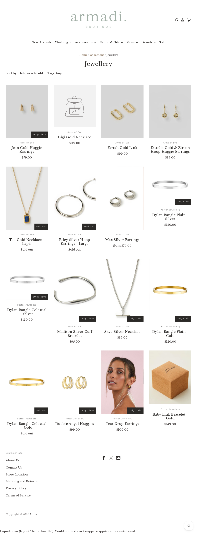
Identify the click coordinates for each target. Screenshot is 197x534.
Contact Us (14, 467)
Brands (147, 42)
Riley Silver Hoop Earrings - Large (74, 242)
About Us (12, 460)
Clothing (62, 42)
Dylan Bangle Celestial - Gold (27, 426)
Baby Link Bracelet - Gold (170, 416)
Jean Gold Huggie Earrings (27, 150)
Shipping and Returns (22, 481)
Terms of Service (18, 495)
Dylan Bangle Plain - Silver (170, 217)
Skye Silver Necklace (122, 332)
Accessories (84, 42)
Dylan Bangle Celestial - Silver (27, 312)
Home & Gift (110, 42)
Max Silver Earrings (122, 240)
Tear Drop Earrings (122, 424)
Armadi (34, 514)
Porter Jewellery (170, 209)
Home (83, 55)
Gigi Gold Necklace (74, 137)
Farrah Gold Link (122, 148)
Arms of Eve (27, 142)
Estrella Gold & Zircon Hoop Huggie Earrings (170, 150)
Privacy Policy (16, 488)
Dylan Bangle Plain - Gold (170, 334)
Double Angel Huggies (74, 424)
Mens (131, 42)
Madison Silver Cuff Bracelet (74, 334)
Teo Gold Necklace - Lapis (26, 242)
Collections (97, 55)
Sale (162, 42)
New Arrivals (41, 42)
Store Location (17, 474)
